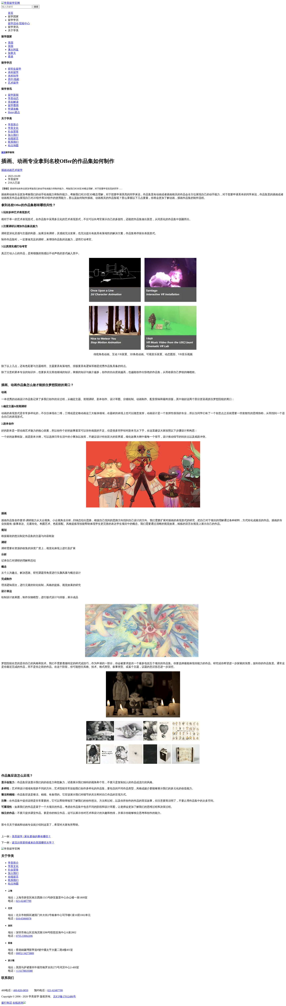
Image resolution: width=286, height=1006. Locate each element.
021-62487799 (23, 901)
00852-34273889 (25, 953)
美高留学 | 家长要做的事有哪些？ (31, 836)
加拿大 (12, 53)
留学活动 (13, 23)
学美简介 (13, 124)
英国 (10, 46)
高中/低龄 (13, 79)
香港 (10, 56)
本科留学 (13, 72)
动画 (9, 170)
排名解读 (13, 101)
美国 (10, 42)
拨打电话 (6, 1002)
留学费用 (13, 105)
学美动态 (13, 98)
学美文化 (13, 128)
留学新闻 (13, 95)
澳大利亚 (13, 49)
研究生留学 (14, 68)
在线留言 (13, 138)
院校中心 (24, 23)
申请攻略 (13, 108)
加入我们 (13, 135)
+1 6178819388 (24, 970)
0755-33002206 (24, 935)
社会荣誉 (13, 131)
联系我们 (13, 142)
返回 (3, 152)
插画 (4, 170)
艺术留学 (13, 82)
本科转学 (13, 75)
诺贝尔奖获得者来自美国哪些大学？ (33, 842)
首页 (10, 13)
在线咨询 (18, 1002)
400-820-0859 (20, 990)
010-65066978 (23, 918)
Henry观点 (14, 112)
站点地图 (13, 145)
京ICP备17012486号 (64, 996)
